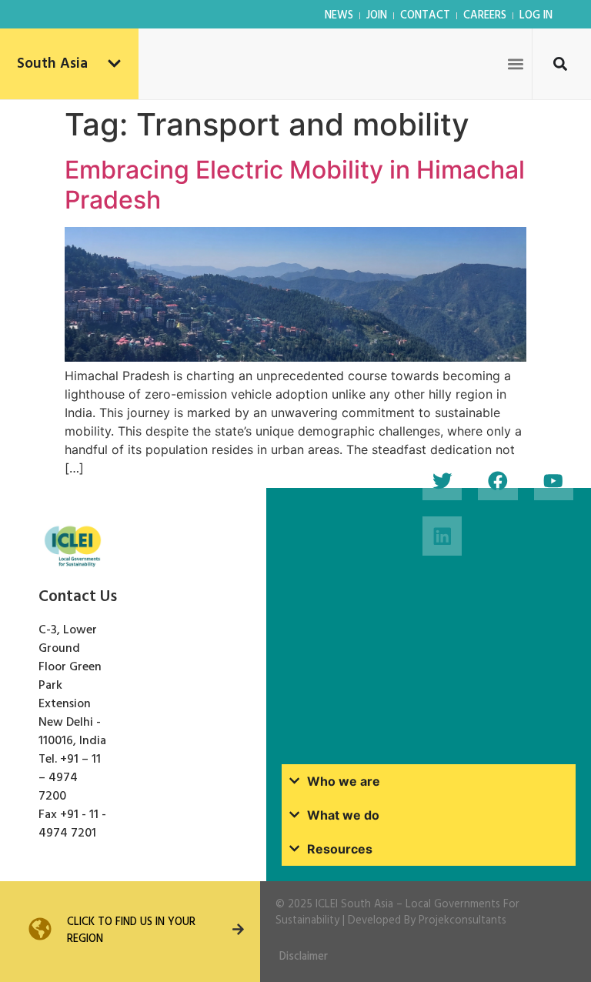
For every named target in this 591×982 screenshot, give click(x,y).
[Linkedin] (442, 536)
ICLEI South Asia (354, 905)
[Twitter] (442, 480)
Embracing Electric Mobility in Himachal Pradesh (295, 184)
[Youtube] (553, 480)
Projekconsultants (462, 921)
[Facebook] (497, 480)
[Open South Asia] (114, 64)
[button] (515, 63)
